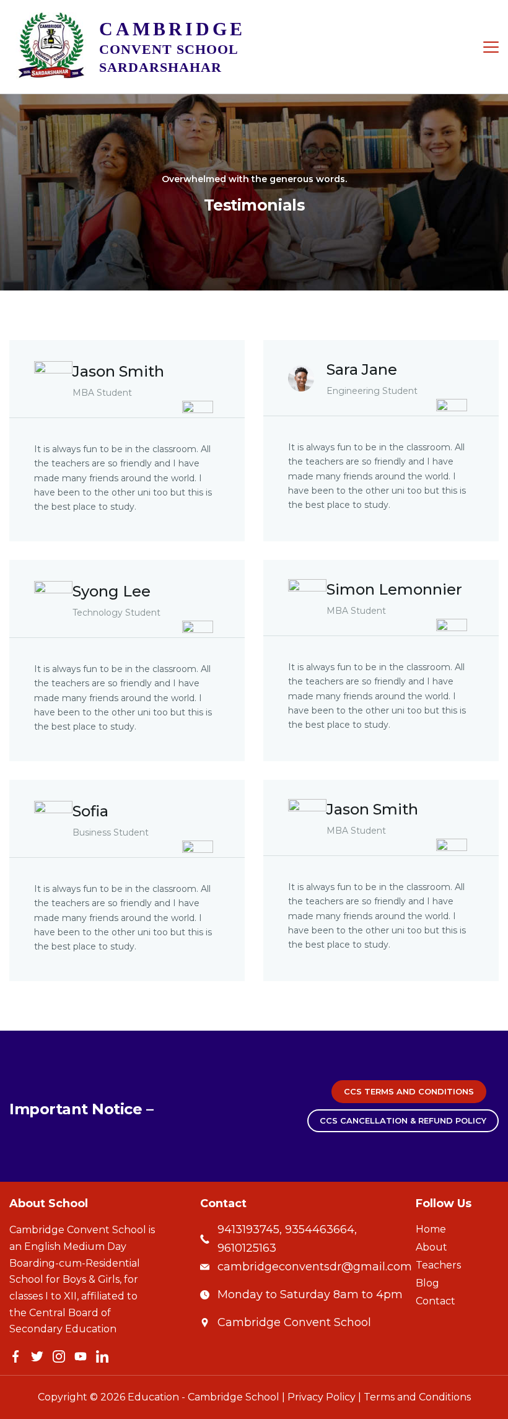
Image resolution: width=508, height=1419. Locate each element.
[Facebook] (15, 1356)
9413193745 (248, 1229)
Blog (427, 1283)
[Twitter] (37, 1356)
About (431, 1247)
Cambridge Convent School (294, 1322)
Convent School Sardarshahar (172, 49)
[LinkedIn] (102, 1356)
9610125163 (246, 1248)
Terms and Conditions (417, 1397)
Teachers (438, 1265)
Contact (435, 1301)
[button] (408, 1091)
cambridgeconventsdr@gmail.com (314, 1266)
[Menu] (491, 47)
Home (431, 1229)
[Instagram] (59, 1356)
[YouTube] (80, 1356)
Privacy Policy (321, 1397)
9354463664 (319, 1229)
